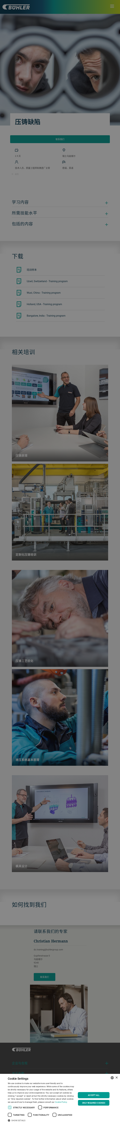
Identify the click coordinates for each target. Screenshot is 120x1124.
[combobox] (112, 1077)
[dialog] (60, 1099)
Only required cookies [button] (93, 1103)
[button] (41, 1120)
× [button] (116, 1078)
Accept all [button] (93, 1095)
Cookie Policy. (61, 1102)
